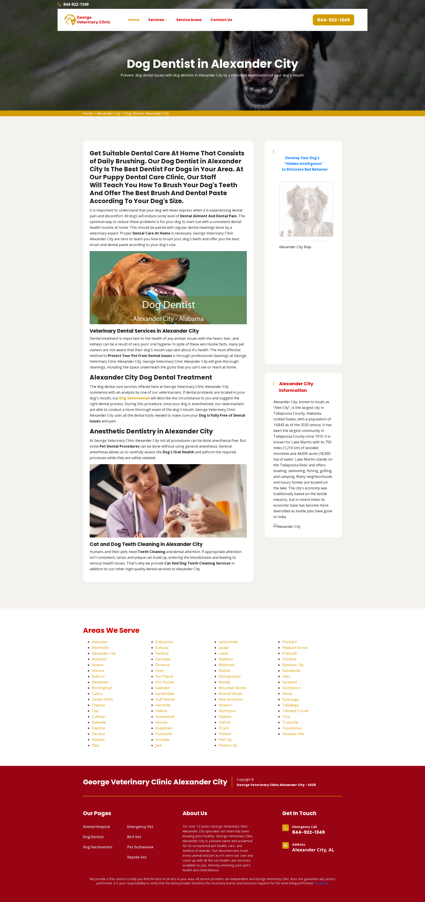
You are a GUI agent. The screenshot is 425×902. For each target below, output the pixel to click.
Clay (95, 710)
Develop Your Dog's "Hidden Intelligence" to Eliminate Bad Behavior (303, 163)
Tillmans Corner (295, 710)
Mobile (224, 670)
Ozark (224, 728)
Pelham (225, 733)
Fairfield (161, 653)
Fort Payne (164, 676)
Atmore (98, 670)
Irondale (162, 739)
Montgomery (230, 676)
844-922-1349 (76, 4)
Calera (97, 693)
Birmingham (102, 687)
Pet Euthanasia (140, 847)
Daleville (99, 722)
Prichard (289, 659)
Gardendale (164, 693)
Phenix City (228, 745)
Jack (158, 745)
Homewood (164, 716)
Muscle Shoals (230, 693)
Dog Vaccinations (97, 847)
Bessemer (100, 682)
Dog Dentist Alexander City (146, 113)
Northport (227, 710)
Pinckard (289, 641)
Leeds (223, 653)
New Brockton (231, 699)
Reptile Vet (137, 857)
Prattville (289, 653)
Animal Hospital (96, 826)
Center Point (102, 699)
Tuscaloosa (291, 728)
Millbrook (227, 664)
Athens (98, 664)
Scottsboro (291, 687)
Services (156, 19)
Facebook (321, 883)
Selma (287, 693)
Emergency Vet (140, 826)
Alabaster (100, 641)
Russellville (291, 670)
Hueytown (163, 728)
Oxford (224, 722)
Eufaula (161, 647)
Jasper (224, 647)
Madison (226, 659)
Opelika (225, 716)
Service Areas (189, 19)
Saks (286, 676)
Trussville (290, 722)
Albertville (100, 647)
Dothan (98, 739)
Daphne (98, 728)
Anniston (99, 659)
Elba (95, 745)
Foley (159, 670)
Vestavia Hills (293, 733)
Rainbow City (293, 664)
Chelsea (98, 705)
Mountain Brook (232, 687)
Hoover (161, 722)
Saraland (289, 682)
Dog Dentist (93, 836)
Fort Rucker (165, 682)
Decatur (98, 733)
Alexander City (108, 113)
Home (133, 19)
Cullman (98, 716)
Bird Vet (134, 836)
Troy (286, 716)
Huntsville (163, 733)
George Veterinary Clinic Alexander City (155, 782)
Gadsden (162, 687)
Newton (225, 705)
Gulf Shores (165, 699)
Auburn (98, 676)
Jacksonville (228, 641)
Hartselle (162, 705)
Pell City (225, 739)
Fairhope (162, 659)
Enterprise (164, 641)
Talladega (290, 705)
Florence (162, 664)
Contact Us (221, 19)
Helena (161, 710)
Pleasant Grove (294, 647)
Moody (224, 682)
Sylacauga (290, 699)
